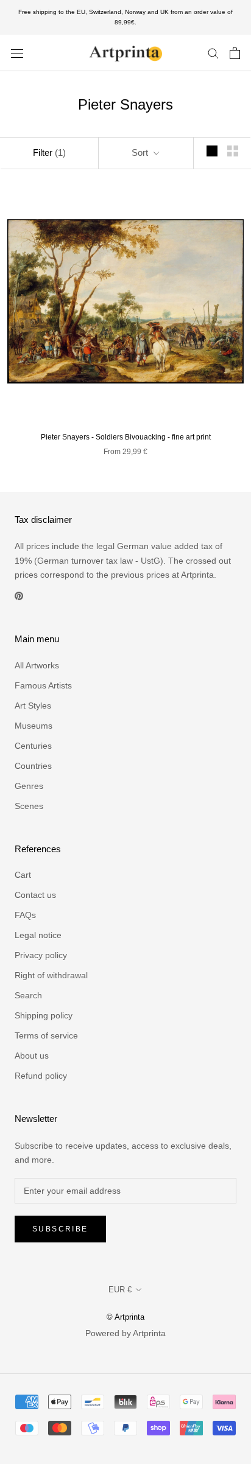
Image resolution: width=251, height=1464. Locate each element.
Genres (29, 786)
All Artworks (37, 665)
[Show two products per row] (232, 150)
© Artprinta (125, 1317)
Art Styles (33, 705)
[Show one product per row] (212, 150)
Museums (33, 725)
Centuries (33, 746)
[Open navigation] (17, 52)
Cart (23, 875)
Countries (33, 766)
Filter (49, 152)
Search (28, 995)
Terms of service (46, 1035)
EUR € (120, 1289)
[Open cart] (235, 53)
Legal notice (38, 935)
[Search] (213, 52)
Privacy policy (41, 955)
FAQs (25, 915)
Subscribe (60, 1229)
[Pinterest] (19, 596)
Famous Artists (43, 685)
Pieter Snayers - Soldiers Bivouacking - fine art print (126, 437)
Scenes (29, 806)
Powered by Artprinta (125, 1333)
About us (32, 1055)
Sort (141, 152)
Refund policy (41, 1075)
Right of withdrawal (51, 975)
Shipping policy (43, 1015)
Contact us (35, 895)
